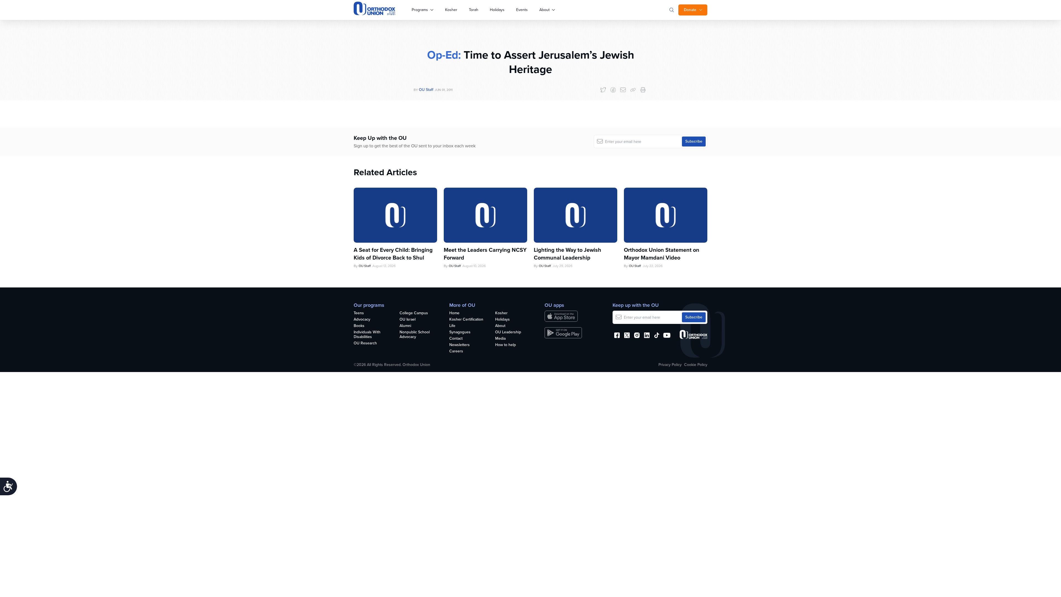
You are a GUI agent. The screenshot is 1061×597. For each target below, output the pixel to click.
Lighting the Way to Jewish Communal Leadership (567, 253)
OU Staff (426, 90)
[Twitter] (603, 89)
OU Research (365, 343)
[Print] (643, 89)
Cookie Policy (695, 365)
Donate (690, 10)
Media (500, 338)
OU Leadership (508, 332)
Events (522, 10)
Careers (456, 351)
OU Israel (408, 319)
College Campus (414, 313)
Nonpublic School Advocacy (415, 335)
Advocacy (362, 319)
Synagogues (460, 332)
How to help (505, 345)
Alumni (405, 326)
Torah (473, 10)
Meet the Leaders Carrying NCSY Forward (485, 253)
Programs (420, 10)
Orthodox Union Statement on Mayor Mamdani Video (661, 253)
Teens (359, 313)
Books (359, 326)
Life (452, 326)
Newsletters (459, 345)
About (544, 10)
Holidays (497, 10)
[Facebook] (613, 89)
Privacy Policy (670, 365)
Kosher (451, 10)
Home (454, 313)
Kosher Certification (466, 319)
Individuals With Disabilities (367, 335)
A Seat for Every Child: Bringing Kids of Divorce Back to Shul (393, 253)
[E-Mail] (623, 89)
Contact (456, 338)
